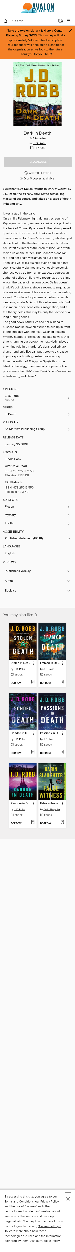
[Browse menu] (68, 20)
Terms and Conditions (19, 1201)
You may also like (18, 615)
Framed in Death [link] (50, 663)
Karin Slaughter (51, 809)
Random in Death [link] (21, 803)
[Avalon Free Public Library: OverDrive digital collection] (37, 8)
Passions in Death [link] (50, 733)
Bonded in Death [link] (21, 733)
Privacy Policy (49, 1201)
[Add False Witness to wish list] (62, 822)
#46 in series (37, 138)
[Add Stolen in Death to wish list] (32, 682)
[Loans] (60, 21)
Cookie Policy (50, 1241)
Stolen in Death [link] (21, 663)
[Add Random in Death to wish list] (32, 822)
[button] (38, 162)
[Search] (5, 21)
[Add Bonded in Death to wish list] (32, 752)
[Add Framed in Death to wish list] (62, 682)
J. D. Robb (39, 143)
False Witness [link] (49, 803)
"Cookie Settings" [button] (49, 1226)
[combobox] (29, 21)
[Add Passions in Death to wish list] (62, 752)
